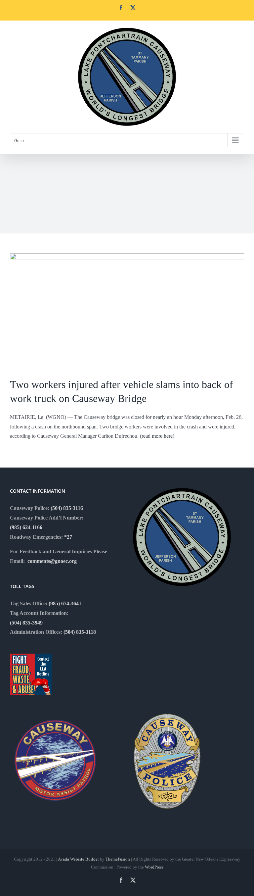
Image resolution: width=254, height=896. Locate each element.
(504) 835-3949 (26, 622)
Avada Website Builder (78, 859)
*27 (68, 537)
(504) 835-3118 (80, 632)
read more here (157, 436)
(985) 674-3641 (65, 603)
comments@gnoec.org (52, 561)
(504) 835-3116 (67, 508)
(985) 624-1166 (26, 527)
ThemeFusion (118, 859)
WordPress (154, 867)
